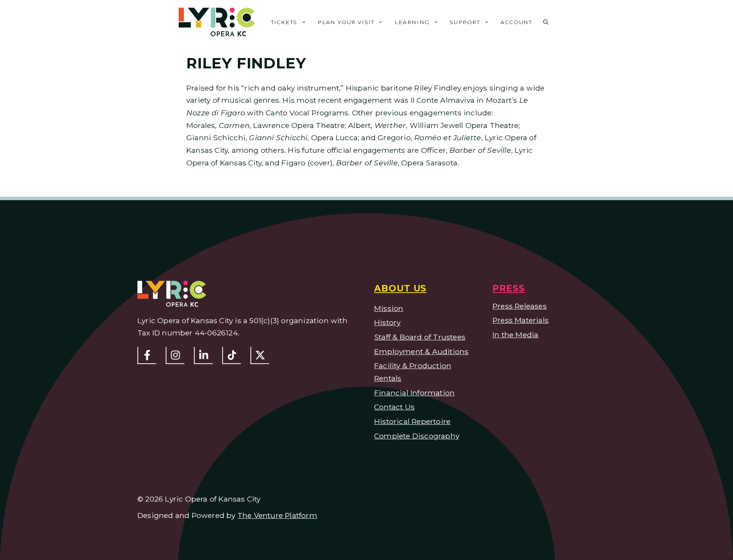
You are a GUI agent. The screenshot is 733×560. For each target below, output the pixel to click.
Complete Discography (416, 435)
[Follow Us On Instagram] (175, 355)
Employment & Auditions (421, 351)
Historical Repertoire (412, 421)
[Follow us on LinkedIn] (203, 355)
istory (390, 322)
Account (516, 22)
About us (400, 288)
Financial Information (414, 392)
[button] (546, 22)
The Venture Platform (277, 515)
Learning (412, 22)
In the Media (515, 334)
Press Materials (520, 320)
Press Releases (519, 306)
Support (465, 22)
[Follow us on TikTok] (231, 355)
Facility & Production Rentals (412, 372)
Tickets (284, 22)
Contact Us (394, 406)
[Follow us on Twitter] (259, 355)
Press (508, 288)
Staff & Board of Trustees (419, 337)
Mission (388, 308)
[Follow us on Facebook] (146, 355)
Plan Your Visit (346, 22)
